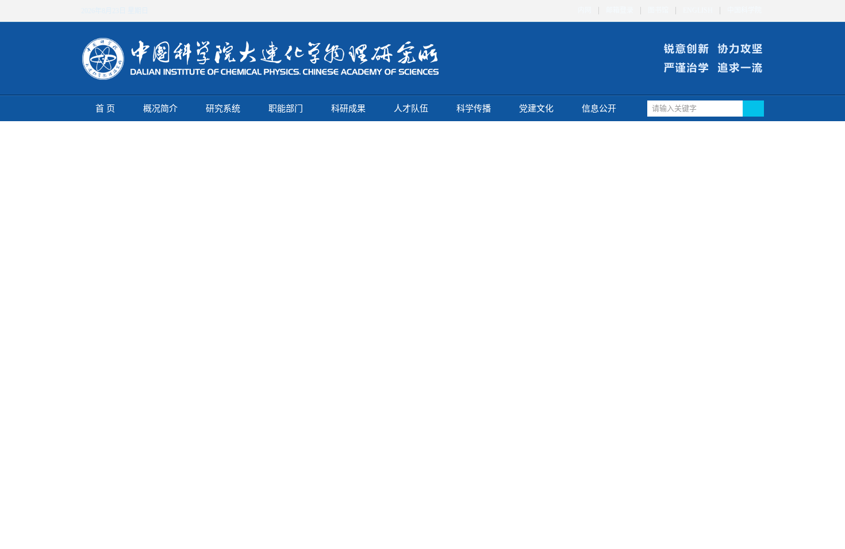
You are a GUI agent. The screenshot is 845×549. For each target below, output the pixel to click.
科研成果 (348, 108)
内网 (585, 10)
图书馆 (658, 10)
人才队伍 (411, 108)
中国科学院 (744, 10)
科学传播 (473, 108)
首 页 (105, 108)
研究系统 (223, 108)
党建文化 (536, 108)
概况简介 (160, 108)
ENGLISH (698, 10)
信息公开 (599, 108)
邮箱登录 (619, 10)
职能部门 (285, 108)
